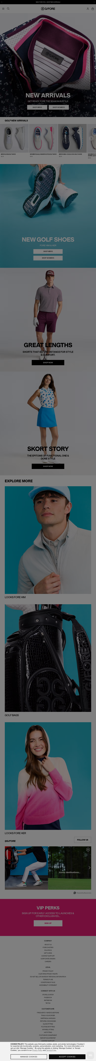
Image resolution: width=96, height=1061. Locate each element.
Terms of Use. (51, 1050)
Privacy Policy (37, 1050)
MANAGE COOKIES (28, 1056)
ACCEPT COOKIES (67, 1056)
